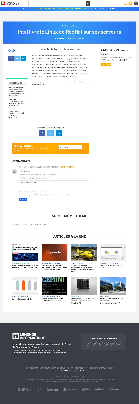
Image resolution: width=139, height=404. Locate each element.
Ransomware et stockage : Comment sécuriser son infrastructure (16, 114)
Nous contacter (32, 368)
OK (85, 147)
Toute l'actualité (68, 26)
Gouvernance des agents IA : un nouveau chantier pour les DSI (25, 266)
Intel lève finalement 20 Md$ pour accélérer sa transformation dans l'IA (112, 301)
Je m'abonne (106, 64)
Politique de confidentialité (51, 195)
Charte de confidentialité (77, 368)
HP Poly (38, 9)
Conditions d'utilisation (65, 195)
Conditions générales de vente (101, 368)
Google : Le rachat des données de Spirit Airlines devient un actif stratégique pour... (82, 268)
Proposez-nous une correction (80, 84)
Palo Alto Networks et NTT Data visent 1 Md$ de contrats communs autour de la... (54, 267)
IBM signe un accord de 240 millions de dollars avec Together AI (82, 301)
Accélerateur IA (66, 9)
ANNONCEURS (45, 368)
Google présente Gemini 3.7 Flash (111, 266)
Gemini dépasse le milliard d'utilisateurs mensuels (52, 300)
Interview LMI (101, 9)
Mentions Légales (58, 368)
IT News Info (49, 350)
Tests (90, 9)
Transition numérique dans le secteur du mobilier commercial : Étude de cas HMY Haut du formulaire (17, 92)
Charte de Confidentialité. (41, 178)
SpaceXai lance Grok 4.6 (22, 299)
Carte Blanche (50, 9)
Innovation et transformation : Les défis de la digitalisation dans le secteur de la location (16, 103)
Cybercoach (80, 9)
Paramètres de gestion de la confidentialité (69, 370)
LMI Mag (112, 9)
